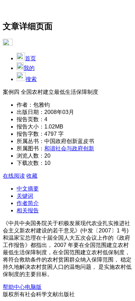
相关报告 (28, 210)
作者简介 (28, 203)
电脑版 (33, 287)
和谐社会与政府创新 (69, 148)
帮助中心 (14, 287)
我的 (29, 68)
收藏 (31, 176)
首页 (30, 58)
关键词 (25, 196)
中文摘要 (28, 189)
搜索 (31, 79)
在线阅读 (14, 176)
